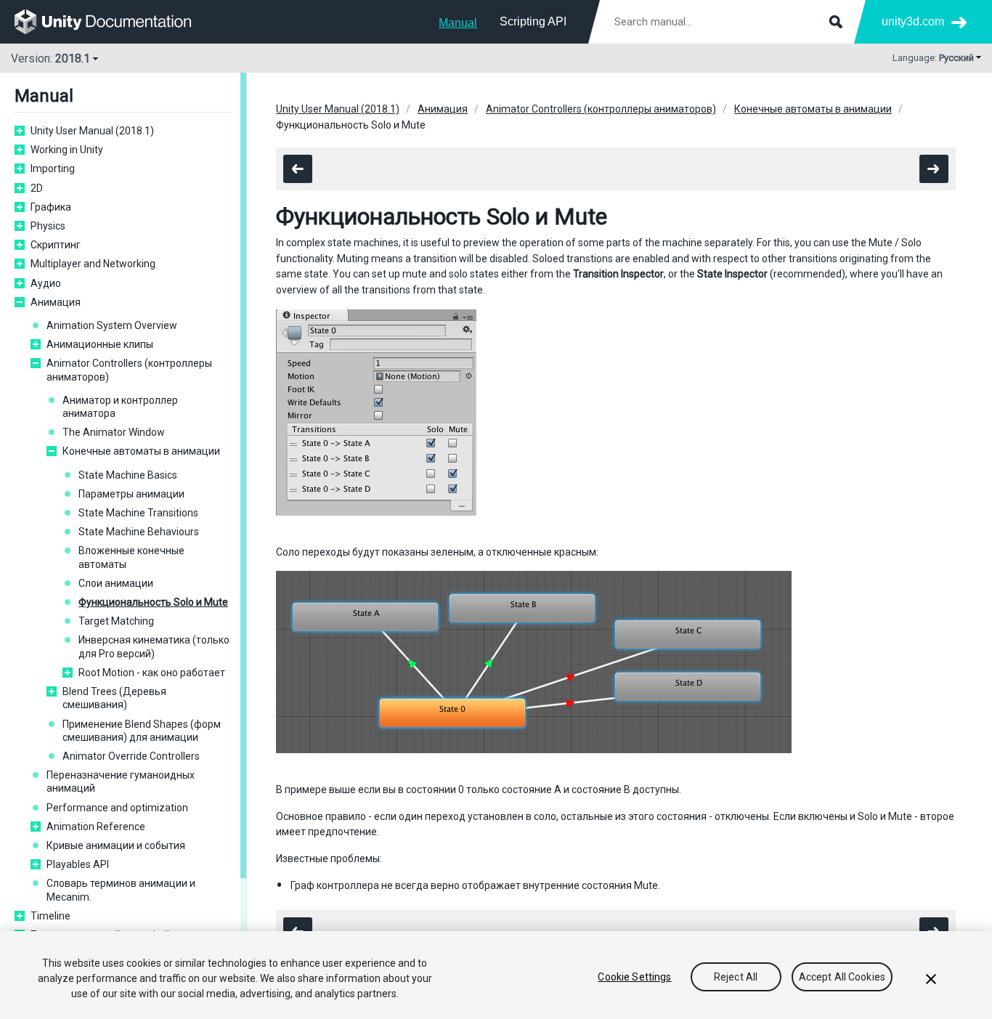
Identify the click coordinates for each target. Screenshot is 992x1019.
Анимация (56, 302)
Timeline (50, 916)
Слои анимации (115, 583)
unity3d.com (913, 21)
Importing (53, 168)
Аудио (46, 283)
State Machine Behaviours (138, 531)
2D (37, 188)
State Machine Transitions (138, 513)
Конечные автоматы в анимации (141, 451)
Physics (48, 226)
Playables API (77, 864)
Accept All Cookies (842, 977)
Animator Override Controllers (131, 756)
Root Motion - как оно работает (151, 672)
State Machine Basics (127, 475)
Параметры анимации (131, 494)
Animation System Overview (111, 325)
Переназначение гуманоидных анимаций (120, 781)
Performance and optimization (117, 807)
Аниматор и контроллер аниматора (120, 406)
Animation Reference (95, 826)
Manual (458, 23)
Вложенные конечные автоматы (131, 557)
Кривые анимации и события (115, 845)
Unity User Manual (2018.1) (92, 131)
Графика (51, 207)
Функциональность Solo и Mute (153, 602)
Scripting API (533, 21)
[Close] (931, 979)
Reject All (735, 977)
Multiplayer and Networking (93, 263)
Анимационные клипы (99, 344)
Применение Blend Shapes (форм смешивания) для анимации (141, 730)
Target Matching (116, 621)
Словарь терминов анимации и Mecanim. (120, 889)
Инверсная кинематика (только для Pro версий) (153, 646)
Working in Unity (67, 149)
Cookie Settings (634, 977)
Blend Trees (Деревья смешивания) (114, 698)
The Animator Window (113, 432)
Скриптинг (56, 245)
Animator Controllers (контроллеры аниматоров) (129, 369)
